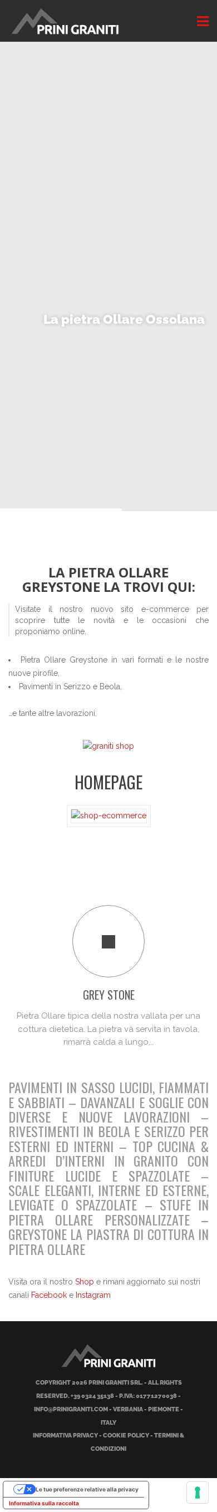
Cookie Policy (126, 1435)
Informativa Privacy (65, 1435)
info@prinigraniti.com (71, 1409)
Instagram (93, 1295)
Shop (84, 1281)
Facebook (49, 1295)
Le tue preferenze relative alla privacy (87, 1489)
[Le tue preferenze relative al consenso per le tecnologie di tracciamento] (197, 1492)
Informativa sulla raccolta (44, 1503)
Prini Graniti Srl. (115, 1382)
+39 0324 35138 (92, 1396)
